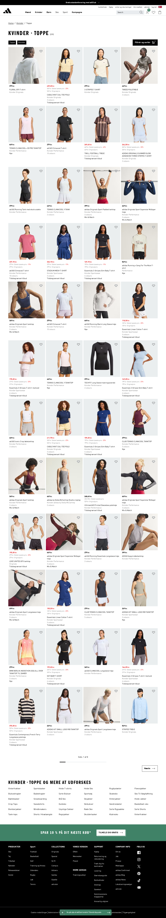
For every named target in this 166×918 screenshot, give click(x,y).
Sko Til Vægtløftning (143, 794)
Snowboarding (40, 799)
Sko (57, 12)
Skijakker (88, 799)
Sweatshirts (39, 804)
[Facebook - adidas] (147, 852)
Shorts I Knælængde (43, 815)
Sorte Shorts (140, 809)
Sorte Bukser (65, 794)
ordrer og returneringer (123, 7)
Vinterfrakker (14, 789)
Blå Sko (62, 799)
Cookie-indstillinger (39, 912)
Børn (49, 12)
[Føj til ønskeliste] (41, 51)
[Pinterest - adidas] (147, 873)
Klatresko (113, 815)
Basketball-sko (141, 804)
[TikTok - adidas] (147, 880)
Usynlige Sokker (66, 809)
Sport (65, 12)
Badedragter (39, 794)
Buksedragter (14, 794)
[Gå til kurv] (160, 12)
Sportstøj (88, 794)
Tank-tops (12, 815)
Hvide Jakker (140, 799)
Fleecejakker (140, 789)
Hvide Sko (88, 789)
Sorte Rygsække (116, 809)
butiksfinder (102, 7)
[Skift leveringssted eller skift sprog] (160, 7)
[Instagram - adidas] (147, 859)
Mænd (28, 12)
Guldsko (62, 804)
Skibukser (88, 804)
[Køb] (7, 11)
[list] (70, 42)
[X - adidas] (147, 866)
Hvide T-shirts (65, 789)
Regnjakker (64, 815)
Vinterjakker (114, 799)
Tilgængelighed (129, 912)
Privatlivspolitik (77, 912)
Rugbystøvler (115, 789)
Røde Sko (88, 809)
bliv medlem (138, 7)
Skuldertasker (90, 815)
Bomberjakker (14, 809)
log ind (154, 7)
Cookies (66, 912)
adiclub (147, 7)
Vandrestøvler (115, 804)
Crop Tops (13, 804)
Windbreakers (40, 809)
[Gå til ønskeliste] (153, 12)
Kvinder (38, 12)
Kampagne (77, 12)
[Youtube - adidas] (147, 887)
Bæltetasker (13, 799)
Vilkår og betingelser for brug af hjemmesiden (103, 912)
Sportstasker (39, 789)
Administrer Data (55, 912)
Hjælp (111, 7)
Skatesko (113, 794)
